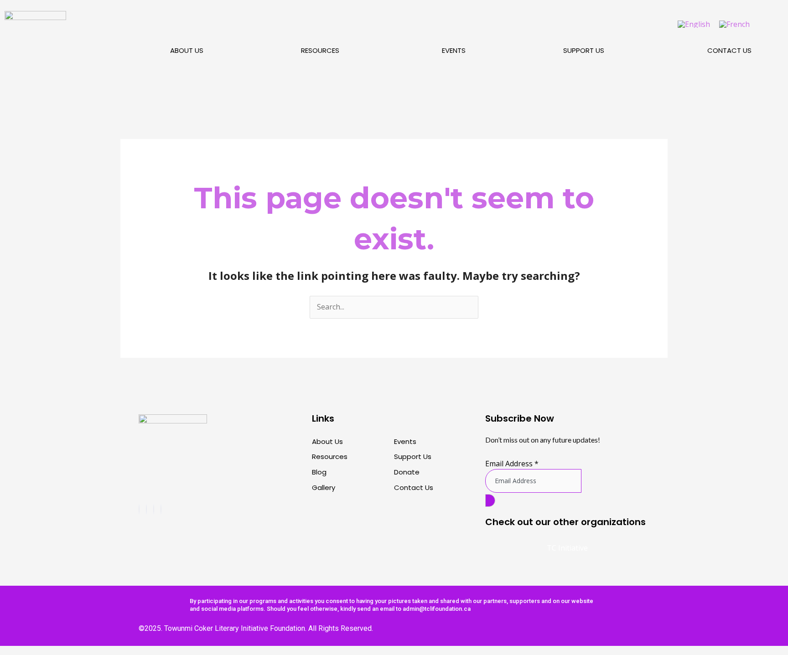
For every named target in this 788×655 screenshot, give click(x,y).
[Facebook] (139, 509)
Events (454, 50)
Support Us (583, 50)
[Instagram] (146, 509)
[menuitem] (694, 24)
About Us (186, 50)
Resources (320, 50)
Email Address (512, 464)
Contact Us (729, 50)
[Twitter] (153, 509)
